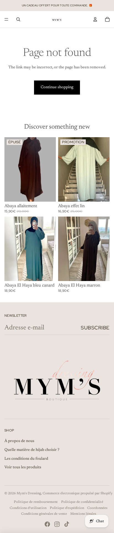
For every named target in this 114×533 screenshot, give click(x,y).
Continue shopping (57, 87)
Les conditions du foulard (26, 459)
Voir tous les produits (22, 467)
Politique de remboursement (36, 502)
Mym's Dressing (29, 493)
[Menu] (6, 19)
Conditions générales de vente (44, 514)
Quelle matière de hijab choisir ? (31, 450)
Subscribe (95, 327)
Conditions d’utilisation (28, 508)
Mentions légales (83, 514)
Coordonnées (97, 508)
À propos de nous (19, 441)
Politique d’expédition (67, 508)
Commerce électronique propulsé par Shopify (78, 493)
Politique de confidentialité (82, 502)
